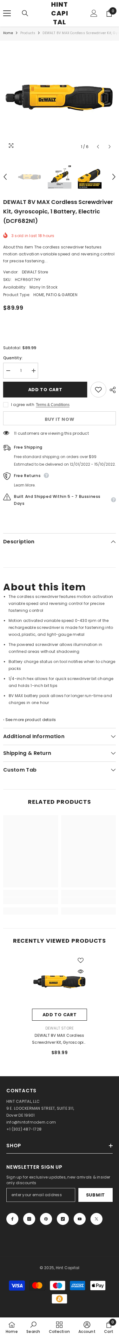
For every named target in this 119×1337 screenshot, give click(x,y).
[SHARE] (111, 389)
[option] (59, 97)
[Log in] (93, 13)
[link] (30, 900)
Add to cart (47, 389)
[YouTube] (80, 1219)
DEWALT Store (35, 272)
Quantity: (13, 358)
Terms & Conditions (52, 405)
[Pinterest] (46, 1219)
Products (28, 33)
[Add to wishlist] (98, 389)
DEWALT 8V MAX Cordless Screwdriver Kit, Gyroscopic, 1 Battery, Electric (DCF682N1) (59, 1039)
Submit (95, 1195)
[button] (97, 146)
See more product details (30, 719)
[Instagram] (29, 1219)
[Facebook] (12, 1219)
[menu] (7, 13)
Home (8, 33)
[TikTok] (63, 1219)
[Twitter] (96, 1219)
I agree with (22, 404)
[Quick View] (80, 971)
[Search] (25, 13)
